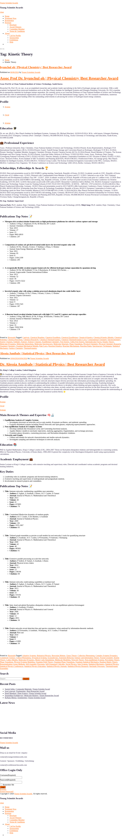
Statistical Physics (112, 664)
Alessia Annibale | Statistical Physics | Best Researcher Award (37, 353)
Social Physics (71, 664)
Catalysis (25, 337)
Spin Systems (82, 664)
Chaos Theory (71, 656)
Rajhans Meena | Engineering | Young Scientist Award (25, 698)
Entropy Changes (34, 342)
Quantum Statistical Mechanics (87, 662)
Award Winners (15, 27)
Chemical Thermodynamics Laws (74, 340)
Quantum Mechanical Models (27, 346)
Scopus (7, 107)
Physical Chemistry (90, 344)
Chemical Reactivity (31, 340)
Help (11, 42)
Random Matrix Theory (108, 662)
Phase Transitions (75, 344)
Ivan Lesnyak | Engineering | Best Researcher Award (24, 691)
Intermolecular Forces (93, 342)
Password (7, 780)
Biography (12, 337)
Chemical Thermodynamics (50, 340)
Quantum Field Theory (44, 662)
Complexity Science (7, 658)
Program (8, 23)
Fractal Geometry (106, 658)
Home (7, 16)
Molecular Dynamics (8, 344)
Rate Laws (43, 346)
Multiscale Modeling (62, 660)
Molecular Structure (60, 344)
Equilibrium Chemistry (50, 342)
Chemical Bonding (37, 337)
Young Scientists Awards (31, 72)
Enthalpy (16, 342)
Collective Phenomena (86, 656)
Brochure (13, 25)
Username (8, 775)
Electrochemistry (114, 340)
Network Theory (77, 660)
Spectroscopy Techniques (102, 346)
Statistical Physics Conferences (11, 666)
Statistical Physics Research (78, 666)
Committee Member (17, 29)
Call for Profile (15, 36)
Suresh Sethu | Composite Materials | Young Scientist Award (27, 689)
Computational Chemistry (97, 340)
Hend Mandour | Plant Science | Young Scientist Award (25, 693)
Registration (9, 20)
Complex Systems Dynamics (106, 656)
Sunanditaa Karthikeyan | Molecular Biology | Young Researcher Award (32, 696)
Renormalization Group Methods (12, 664)
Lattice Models (12, 660)
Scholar (7, 123)
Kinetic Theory (108, 342)
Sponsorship (14, 38)
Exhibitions (14, 40)
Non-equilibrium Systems (94, 660)
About (7, 33)
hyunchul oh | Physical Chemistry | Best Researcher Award (35, 67)
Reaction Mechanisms (71, 346)
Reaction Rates (86, 346)
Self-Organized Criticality (55, 664)
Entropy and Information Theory (87, 658)
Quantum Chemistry (7, 346)
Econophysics (53, 658)
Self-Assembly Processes (35, 664)
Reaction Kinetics (55, 346)
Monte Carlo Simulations (44, 660)
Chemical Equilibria (52, 337)
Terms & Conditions (17, 31)
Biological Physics (44, 656)
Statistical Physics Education (35, 666)
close (2, 12)
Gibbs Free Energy (77, 342)
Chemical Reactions (15, 340)
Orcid (7, 115)
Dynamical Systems (39, 658)
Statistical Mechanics (96, 664)
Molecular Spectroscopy (43, 344)
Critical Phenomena (23, 658)
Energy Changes (6, 342)
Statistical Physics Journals (57, 666)
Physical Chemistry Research (110, 344)
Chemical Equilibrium (69, 337)
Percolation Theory (112, 660)
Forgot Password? (7, 792)
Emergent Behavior (66, 658)
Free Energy (64, 342)
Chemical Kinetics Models (103, 337)
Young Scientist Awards (9, 3)
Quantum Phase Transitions (64, 662)
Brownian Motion (58, 656)
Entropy (24, 342)
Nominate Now (10, 18)
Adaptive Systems (29, 656)
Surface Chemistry (16, 348)
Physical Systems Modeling (24, 662)
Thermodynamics (30, 348)
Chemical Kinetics (86, 337)
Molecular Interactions (25, 344)
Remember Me (8, 785)
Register (3, 789)
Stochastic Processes (97, 666)
